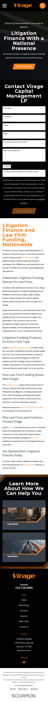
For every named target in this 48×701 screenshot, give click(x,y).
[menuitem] (13, 688)
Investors (24, 616)
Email (5, 134)
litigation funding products (19, 347)
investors (35, 437)
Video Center (24, 621)
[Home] (23, 5)
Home (24, 600)
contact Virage (29, 464)
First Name (7, 108)
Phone (5, 125)
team (11, 427)
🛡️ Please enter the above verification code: (20, 172)
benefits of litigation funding (31, 407)
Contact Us (24, 627)
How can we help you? (11, 150)
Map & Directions (24, 650)
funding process (12, 385)
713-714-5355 (24, 587)
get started (24, 66)
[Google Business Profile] (24, 662)
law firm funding (28, 257)
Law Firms (24, 610)
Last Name (7, 117)
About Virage (24, 605)
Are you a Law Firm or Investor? (15, 142)
